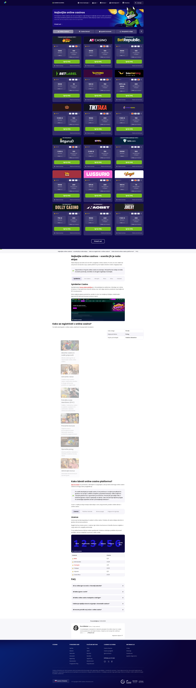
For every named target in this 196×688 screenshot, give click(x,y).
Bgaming (72, 658)
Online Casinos (64, 31)
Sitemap (128, 651)
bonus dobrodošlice (86, 287)
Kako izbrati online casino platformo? (123, 251)
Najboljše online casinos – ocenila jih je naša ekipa (72, 251)
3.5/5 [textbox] (108, 568)
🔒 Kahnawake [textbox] (76, 562)
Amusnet (72, 656)
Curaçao (76, 565)
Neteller (89, 656)
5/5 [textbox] (108, 558)
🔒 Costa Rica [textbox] (76, 575)
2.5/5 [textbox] (108, 575)
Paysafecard (90, 663)
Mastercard (90, 661)
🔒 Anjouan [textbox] (75, 571)
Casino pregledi (108, 651)
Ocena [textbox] (109, 555)
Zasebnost (129, 653)
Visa (88, 648)
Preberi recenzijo (59, 65)
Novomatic (73, 661)
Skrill (88, 651)
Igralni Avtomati (106, 31)
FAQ (137, 251)
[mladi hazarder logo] (128, 682)
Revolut (89, 653)
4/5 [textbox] (108, 565)
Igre (95, 3)
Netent (72, 651)
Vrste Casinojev (84, 3)
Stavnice (126, 3)
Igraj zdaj (66, 62)
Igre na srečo (75, 485)
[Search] (135, 3)
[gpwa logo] (141, 682)
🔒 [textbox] (74, 558)
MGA (75, 558)
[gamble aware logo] (135, 682)
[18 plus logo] (122, 682)
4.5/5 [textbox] (108, 562)
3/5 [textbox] (108, 571)
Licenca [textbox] (74, 555)
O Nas (128, 648)
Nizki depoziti (115, 3)
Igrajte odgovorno (131, 656)
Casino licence (108, 648)
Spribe (71, 648)
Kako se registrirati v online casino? (99, 251)
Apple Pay (89, 658)
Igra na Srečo (107, 653)
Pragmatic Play (74, 663)
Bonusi (104, 3)
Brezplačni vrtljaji (127, 31)
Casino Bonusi (85, 31)
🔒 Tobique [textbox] (75, 568)
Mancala (72, 653)
